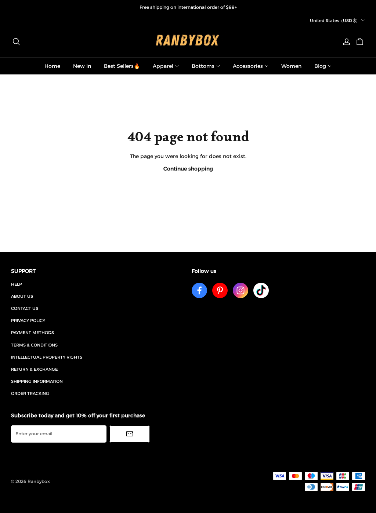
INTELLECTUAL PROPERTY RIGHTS (46, 357)
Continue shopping (188, 168)
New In (82, 66)
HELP (16, 284)
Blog (320, 66)
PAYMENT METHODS (32, 332)
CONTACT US (24, 308)
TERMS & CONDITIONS (34, 345)
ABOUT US (22, 296)
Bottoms (203, 66)
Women (291, 66)
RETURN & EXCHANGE (34, 369)
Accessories (248, 66)
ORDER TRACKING (30, 393)
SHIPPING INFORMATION (37, 381)
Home (52, 66)
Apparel (163, 66)
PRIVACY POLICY (28, 320)
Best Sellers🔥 (122, 66)
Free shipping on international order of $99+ (188, 7)
